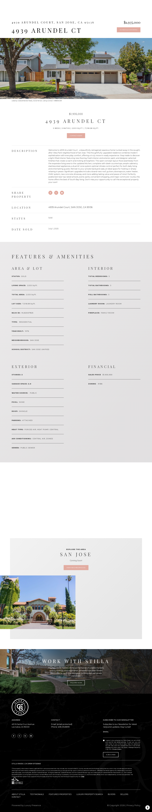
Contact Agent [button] (76, 135)
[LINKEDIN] (25, 736)
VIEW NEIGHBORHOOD (76, 567)
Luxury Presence (32, 805)
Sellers (124, 794)
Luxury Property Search (89, 794)
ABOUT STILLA (18, 794)
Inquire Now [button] (76, 683)
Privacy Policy (116, 749)
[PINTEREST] (31, 736)
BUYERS (111, 794)
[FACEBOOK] (14, 736)
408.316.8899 (64, 727)
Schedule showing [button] (129, 30)
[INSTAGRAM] (19, 736)
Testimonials (37, 794)
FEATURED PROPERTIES (60, 794)
